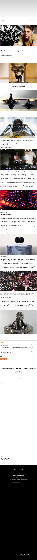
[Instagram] (18, 469)
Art (0, 48)
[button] (16, 372)
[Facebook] (15, 469)
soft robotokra (13, 302)
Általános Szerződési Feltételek (18, 475)
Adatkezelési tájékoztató (19, 473)
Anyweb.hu (25, 479)
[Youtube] (22, 469)
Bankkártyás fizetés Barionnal (14, 477)
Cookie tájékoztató (24, 477)
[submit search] (31, 20)
